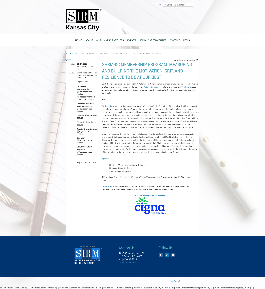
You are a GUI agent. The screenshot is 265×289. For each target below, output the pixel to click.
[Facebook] (161, 255)
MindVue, (185, 87)
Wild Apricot (174, 281)
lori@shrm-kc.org (127, 262)
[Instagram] (173, 255)
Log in (160, 4)
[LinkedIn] (167, 255)
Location (72, 73)
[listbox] (186, 60)
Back (68, 59)
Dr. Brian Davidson (151, 87)
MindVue (148, 106)
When (73, 64)
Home (68, 53)
